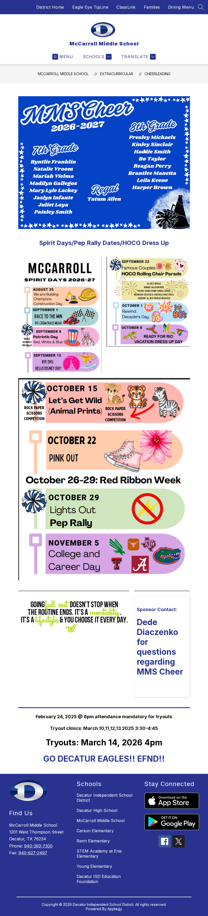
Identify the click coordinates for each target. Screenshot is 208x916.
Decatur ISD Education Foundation (99, 879)
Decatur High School (97, 810)
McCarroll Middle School (63, 74)
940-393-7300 (38, 845)
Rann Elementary (93, 840)
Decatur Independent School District (104, 798)
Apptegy (115, 909)
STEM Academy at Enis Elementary (99, 853)
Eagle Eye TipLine (90, 7)
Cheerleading (157, 74)
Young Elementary (94, 866)
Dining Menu (181, 7)
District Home (50, 7)
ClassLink (126, 7)
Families (152, 7)
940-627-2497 (33, 852)
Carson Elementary (95, 830)
